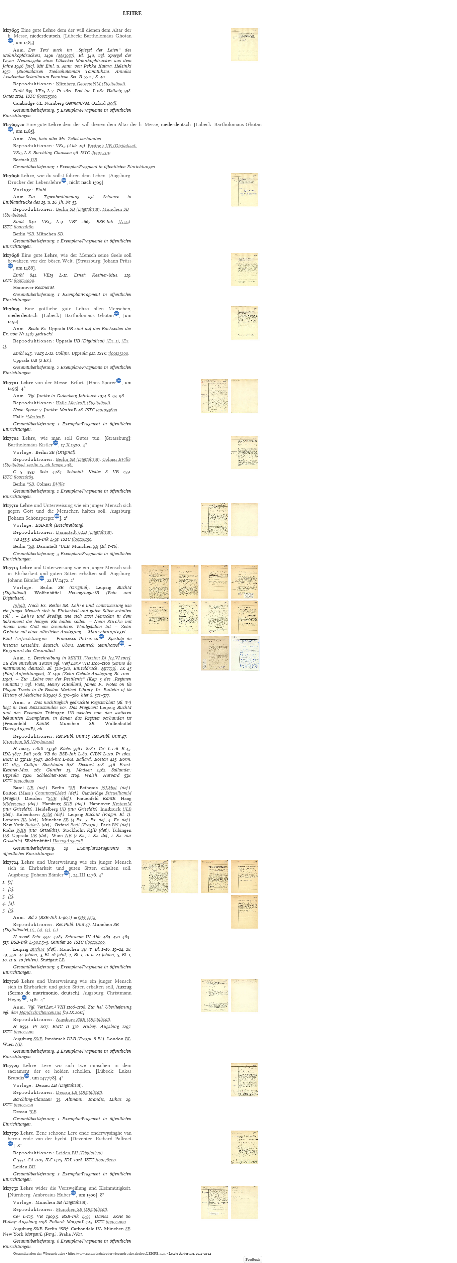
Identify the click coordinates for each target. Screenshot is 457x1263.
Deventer (82, 1139)
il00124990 (24, 280)
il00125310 (100, 152)
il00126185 (23, 477)
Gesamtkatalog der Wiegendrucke (39, 1253)
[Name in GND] (10, 42)
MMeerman (14, 804)
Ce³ (102, 748)
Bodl (111, 103)
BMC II (10, 759)
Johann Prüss (117, 261)
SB (31, 234)
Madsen (84, 770)
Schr (44, 472)
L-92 (86, 1216)
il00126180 (23, 227)
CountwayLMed (50, 793)
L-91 (54, 539)
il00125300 (47, 96)
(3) (39, 930)
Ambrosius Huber (52, 1195)
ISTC (30, 96)
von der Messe (43, 383)
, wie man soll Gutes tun (60, 438)
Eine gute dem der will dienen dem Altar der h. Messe (92, 124)
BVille (59, 484)
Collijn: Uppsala (72, 353)
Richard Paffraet (113, 1139)
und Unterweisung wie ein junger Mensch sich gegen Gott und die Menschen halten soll (69, 508)
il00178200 (106, 1160)
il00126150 (81, 539)
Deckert (86, 764)
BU (32, 1167)
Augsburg (120, 176)
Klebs (65, 748)
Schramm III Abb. (83, 937)
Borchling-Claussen (52, 152)
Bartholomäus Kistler (30, 445)
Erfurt (77, 383)
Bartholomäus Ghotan (107, 36)
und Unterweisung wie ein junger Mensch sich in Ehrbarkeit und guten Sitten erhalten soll (69, 570)
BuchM (37, 949)
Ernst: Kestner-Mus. (96, 275)
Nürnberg (19, 1195)
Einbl (18, 91)
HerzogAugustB (68, 841)
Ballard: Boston (92, 759)
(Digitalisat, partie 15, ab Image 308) (66, 461)
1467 (30, 334)
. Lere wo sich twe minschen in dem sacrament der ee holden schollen (69, 1068)
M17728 (108, 668)
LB (62, 960)
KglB (47, 814)
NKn (21, 830)
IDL (7, 754)
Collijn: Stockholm (43, 764)
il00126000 (24, 780)
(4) (48, 930)
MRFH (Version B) (87, 658)
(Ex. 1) (112, 341)
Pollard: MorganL (66, 1222)
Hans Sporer (102, 383)
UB (34, 160)
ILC (49, 1160)
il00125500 (23, 1032)
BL (24, 820)
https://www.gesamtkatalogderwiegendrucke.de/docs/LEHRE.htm (117, 1253)
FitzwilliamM (118, 793)
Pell (27, 754)
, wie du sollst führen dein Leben (63, 176)
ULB (126, 809)
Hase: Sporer (25, 410)
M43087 (65, 55)
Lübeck (73, 36)
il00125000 (116, 1222)
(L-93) (124, 221)
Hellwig (114, 91)
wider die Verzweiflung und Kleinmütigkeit (75, 1188)
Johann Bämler (23, 580)
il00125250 (23, 1105)
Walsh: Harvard (102, 775)
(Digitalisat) (90, 84)
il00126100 (95, 942)
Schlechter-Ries (52, 775)
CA (30, 1160)
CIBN (95, 754)
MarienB (35, 417)
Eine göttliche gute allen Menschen (77, 309)
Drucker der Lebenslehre (34, 182)
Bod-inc (82, 91)
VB (116, 472)
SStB (37, 1039)
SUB (52, 798)
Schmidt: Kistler (84, 472)
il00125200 (118, 353)
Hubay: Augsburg (101, 1026)
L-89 (82, 754)
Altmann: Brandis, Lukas (93, 1099)
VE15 (40, 91)
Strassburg (89, 261)
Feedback (253, 1259)
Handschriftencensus (40, 1012)
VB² (73, 221)
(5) (55, 930)
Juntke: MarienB (60, 410)
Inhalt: (19, 605)
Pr (59, 91)
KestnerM (121, 804)
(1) (31, 930)
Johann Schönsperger (31, 518)
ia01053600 (106, 410)
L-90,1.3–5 (38, 942)
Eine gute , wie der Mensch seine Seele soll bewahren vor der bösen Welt (69, 258)
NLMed (109, 788)
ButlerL (32, 825)
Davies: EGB (108, 1216)
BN (115, 825)
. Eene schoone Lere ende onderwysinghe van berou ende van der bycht (69, 1136)
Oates (8, 96)
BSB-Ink (104, 221)
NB (68, 835)
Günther (54, 770)
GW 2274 (87, 917)
